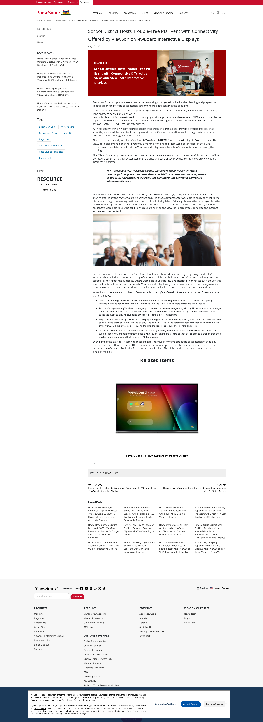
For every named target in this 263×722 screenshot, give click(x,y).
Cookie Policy (72, 700)
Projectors (113, 13)
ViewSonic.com (44, 2)
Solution (41, 36)
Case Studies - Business (51, 151)
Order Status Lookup (94, 622)
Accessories (130, 13)
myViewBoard (67, 126)
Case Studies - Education (51, 145)
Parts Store (39, 631)
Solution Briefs (110, 473)
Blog (49, 20)
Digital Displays (41, 644)
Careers (143, 622)
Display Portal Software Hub (98, 659)
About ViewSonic (147, 614)
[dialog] (131, 704)
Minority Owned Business (151, 631)
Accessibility (90, 681)
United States (221, 588)
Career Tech (45, 158)
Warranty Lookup (92, 663)
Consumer (87, 2)
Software (38, 649)
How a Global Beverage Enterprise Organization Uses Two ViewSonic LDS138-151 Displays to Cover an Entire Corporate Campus (102, 513)
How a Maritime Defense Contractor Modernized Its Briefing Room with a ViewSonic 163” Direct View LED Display (57, 76)
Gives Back (145, 636)
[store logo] (54, 12)
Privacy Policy (60, 700)
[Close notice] (226, 704)
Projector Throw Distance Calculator (101, 685)
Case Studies (49, 190)
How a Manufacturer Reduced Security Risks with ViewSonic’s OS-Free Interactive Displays (103, 545)
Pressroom (189, 622)
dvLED (67, 133)
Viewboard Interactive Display (49, 636)
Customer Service (92, 645)
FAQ (86, 672)
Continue (77, 596)
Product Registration (94, 650)
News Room (190, 614)
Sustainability (146, 627)
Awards (143, 618)
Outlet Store (40, 627)
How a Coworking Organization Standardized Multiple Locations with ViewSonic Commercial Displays (55, 91)
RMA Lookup (90, 627)
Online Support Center (95, 641)
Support (183, 13)
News (40, 42)
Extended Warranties (94, 667)
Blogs (187, 618)
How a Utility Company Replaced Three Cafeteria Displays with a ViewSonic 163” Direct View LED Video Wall (57, 61)
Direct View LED (47, 126)
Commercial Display (49, 133)
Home (40, 20)
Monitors (97, 13)
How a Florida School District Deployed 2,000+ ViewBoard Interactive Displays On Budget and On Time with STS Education (103, 531)
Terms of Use (88, 700)
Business (74, 2)
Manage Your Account (95, 614)
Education (60, 2)
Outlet (145, 13)
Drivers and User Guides (96, 654)
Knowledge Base (92, 676)
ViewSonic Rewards (163, 13)
